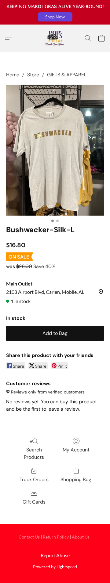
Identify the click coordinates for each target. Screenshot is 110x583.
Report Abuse (55, 555)
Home (12, 74)
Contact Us (29, 536)
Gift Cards (34, 502)
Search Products (34, 453)
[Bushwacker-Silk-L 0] (55, 150)
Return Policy (56, 536)
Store (33, 74)
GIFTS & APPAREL (66, 74)
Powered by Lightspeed (55, 566)
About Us (81, 536)
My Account (76, 450)
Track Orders (34, 479)
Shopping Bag (76, 479)
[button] (55, 16)
